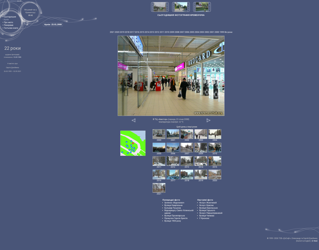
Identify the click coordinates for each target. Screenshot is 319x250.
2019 (122, 32)
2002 (207, 32)
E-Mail (314, 241)
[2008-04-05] (122, 152)
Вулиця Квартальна (173, 205)
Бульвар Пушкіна (172, 208)
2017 (132, 32)
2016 (137, 32)
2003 (202, 32)
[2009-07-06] (126, 142)
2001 (212, 32)
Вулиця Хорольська (208, 208)
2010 (167, 32)
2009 (172, 32)
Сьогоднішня (10, 17)
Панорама (8, 25)
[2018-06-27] (132, 150)
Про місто (8, 22)
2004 (197, 32)
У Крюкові (204, 218)
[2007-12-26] (131, 145)
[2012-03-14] (127, 145)
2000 (217, 32)
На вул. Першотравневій (210, 213)
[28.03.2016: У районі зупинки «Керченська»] (160, 11)
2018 (127, 32)
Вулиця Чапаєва (206, 215)
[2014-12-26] (134, 148)
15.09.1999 (17, 57)
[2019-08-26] (131, 141)
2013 (152, 32)
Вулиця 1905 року (172, 221)
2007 (182, 32)
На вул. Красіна (206, 205)
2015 (142, 32)
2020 (117, 32)
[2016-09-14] (128, 153)
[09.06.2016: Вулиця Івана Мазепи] (181, 11)
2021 (112, 32)
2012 (157, 32)
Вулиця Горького (207, 210)
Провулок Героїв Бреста (175, 218)
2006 (187, 32)
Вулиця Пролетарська (174, 215)
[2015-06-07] (134, 151)
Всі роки (228, 32)
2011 (162, 32)
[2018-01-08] (129, 150)
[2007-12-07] (131, 152)
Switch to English (303, 241)
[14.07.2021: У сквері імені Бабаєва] (202, 11)
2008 (177, 32)
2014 (147, 32)
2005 (192, 32)
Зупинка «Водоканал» (174, 202)
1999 (222, 32)
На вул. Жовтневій (208, 202)
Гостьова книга (11, 28)
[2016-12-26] (131, 147)
